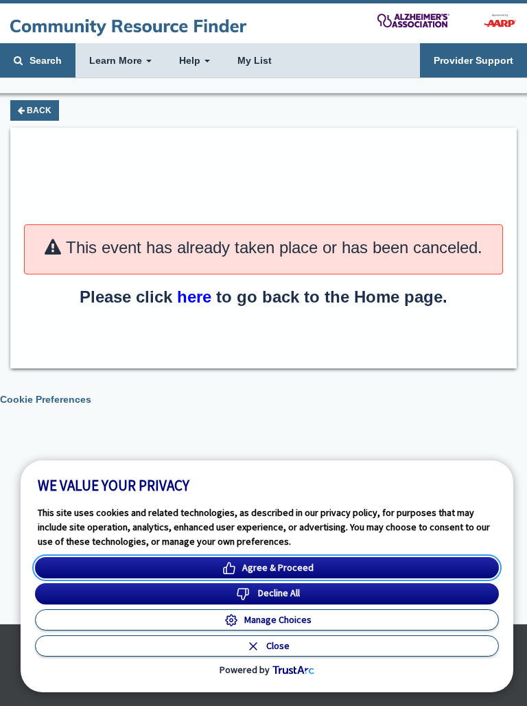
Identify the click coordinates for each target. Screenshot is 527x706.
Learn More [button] (117, 60)
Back (38, 110)
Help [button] (191, 60)
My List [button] (254, 60)
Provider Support (473, 60)
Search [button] (44, 60)
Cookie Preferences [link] (45, 399)
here (194, 296)
